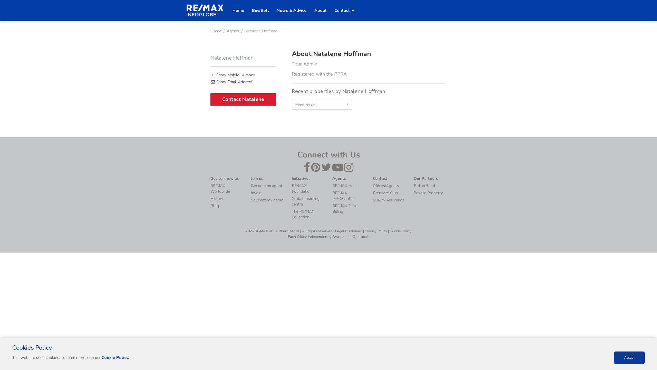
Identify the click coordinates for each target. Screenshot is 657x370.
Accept (629, 357)
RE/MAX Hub (344, 185)
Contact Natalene (243, 99)
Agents (233, 31)
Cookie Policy (400, 231)
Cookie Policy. (115, 357)
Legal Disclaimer (348, 231)
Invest (256, 193)
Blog (214, 205)
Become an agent (266, 185)
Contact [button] (342, 10)
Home (215, 31)
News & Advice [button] (292, 10)
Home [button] (238, 10)
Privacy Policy (376, 231)
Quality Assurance (388, 200)
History (216, 198)
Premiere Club (385, 193)
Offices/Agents (386, 185)
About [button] (320, 10)
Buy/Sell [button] (260, 10)
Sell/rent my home (267, 200)
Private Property (428, 193)
